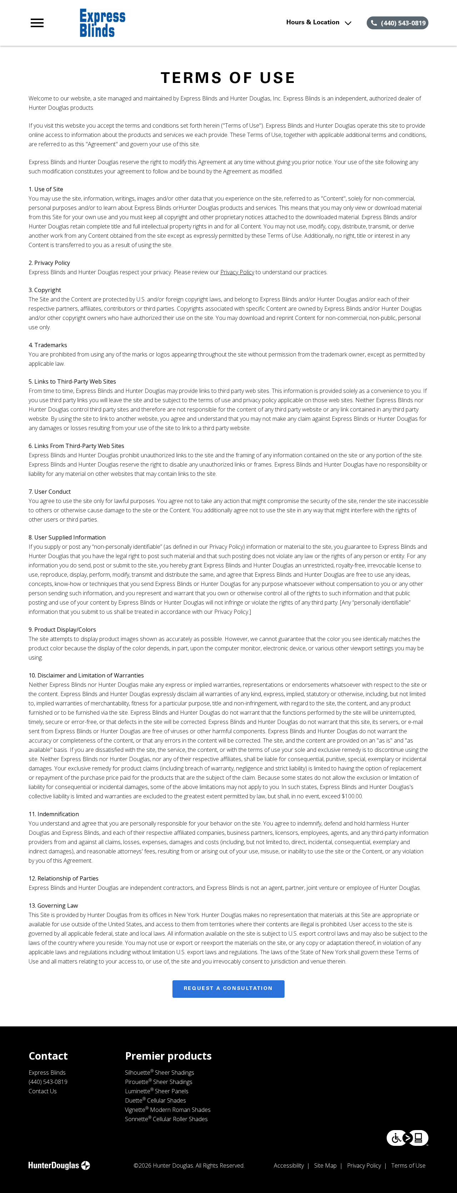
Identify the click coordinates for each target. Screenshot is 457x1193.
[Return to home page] (151, 22)
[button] (37, 22)
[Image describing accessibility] (407, 1138)
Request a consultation (228, 988)
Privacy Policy (237, 272)
